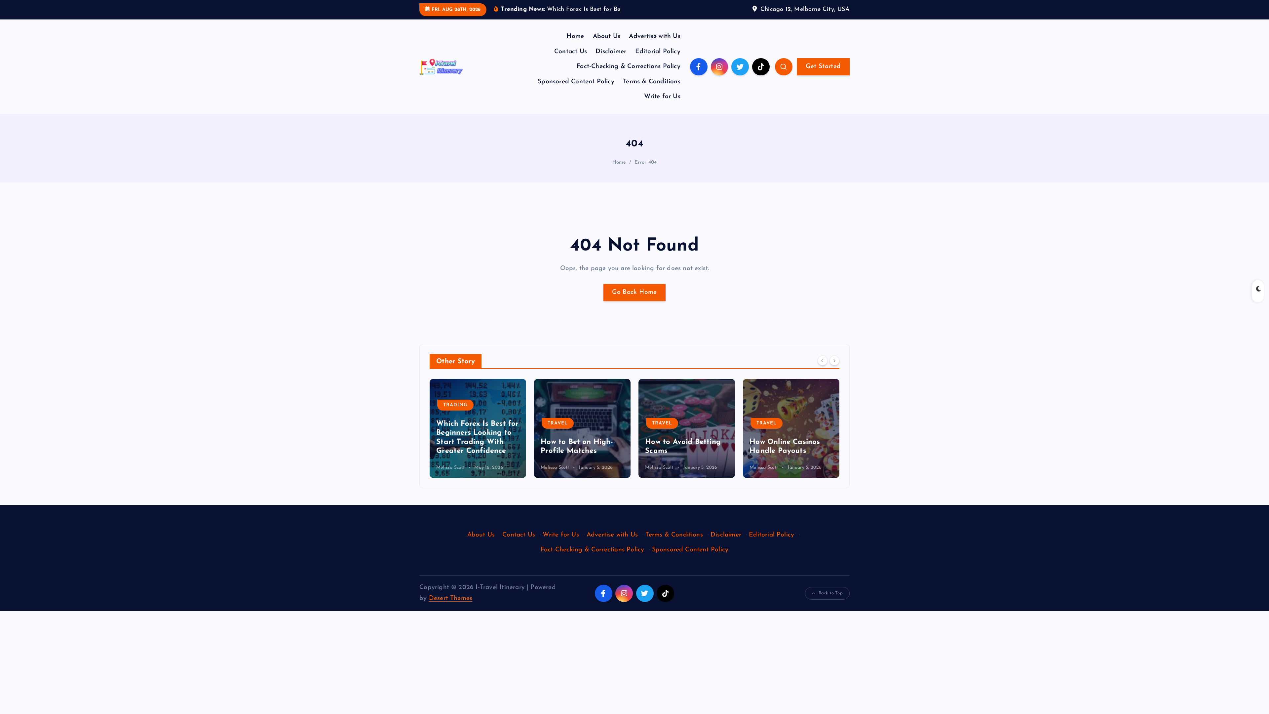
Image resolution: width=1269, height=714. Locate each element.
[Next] (834, 361)
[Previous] (822, 361)
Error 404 (645, 162)
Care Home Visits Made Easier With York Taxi (791, 442)
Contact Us (570, 52)
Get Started (823, 66)
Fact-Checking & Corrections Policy (628, 66)
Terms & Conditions (651, 82)
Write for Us (662, 97)
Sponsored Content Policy (576, 82)
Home (575, 36)
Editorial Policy (657, 52)
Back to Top (831, 593)
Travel (453, 423)
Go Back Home (634, 292)
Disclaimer (611, 52)
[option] (478, 428)
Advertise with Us (654, 36)
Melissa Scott (450, 467)
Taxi (762, 414)
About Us (607, 36)
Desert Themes (451, 598)
